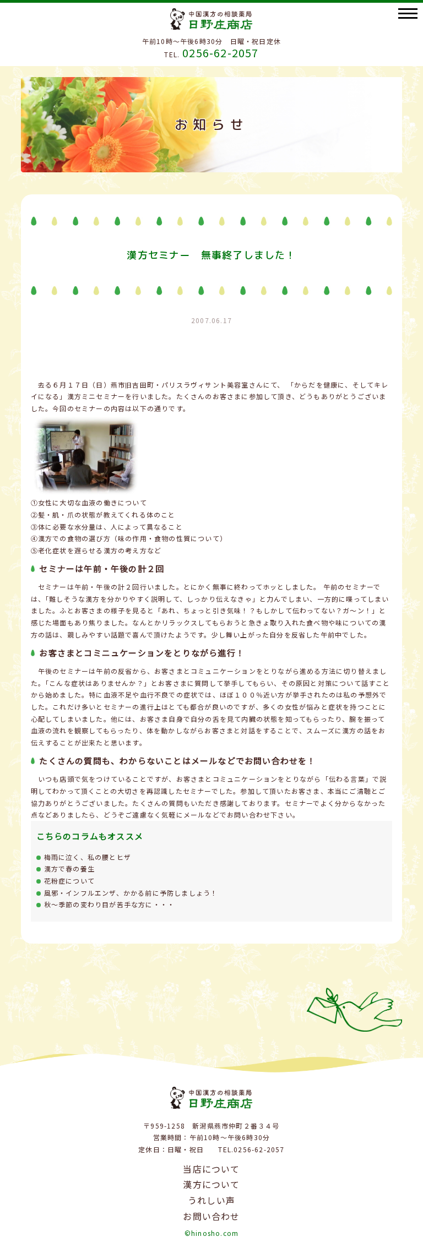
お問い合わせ (211, 1216)
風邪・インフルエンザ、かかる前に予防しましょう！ (131, 892)
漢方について (211, 1184)
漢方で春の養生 (69, 868)
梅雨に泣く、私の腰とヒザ (87, 857)
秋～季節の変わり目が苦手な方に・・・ (109, 904)
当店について (211, 1168)
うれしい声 (211, 1200)
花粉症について (69, 880)
